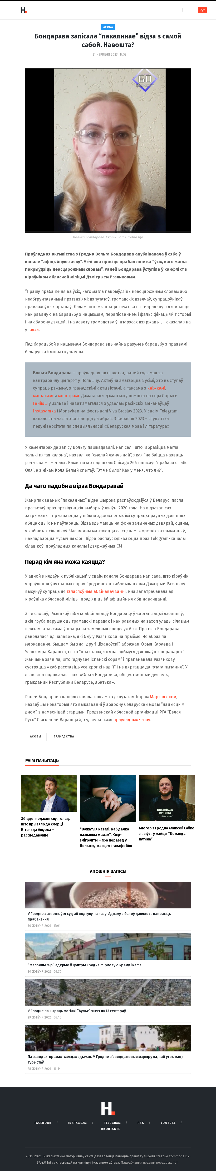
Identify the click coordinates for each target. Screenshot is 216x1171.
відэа (33, 329)
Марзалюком (163, 696)
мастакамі (43, 395)
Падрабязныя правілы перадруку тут (150, 1162)
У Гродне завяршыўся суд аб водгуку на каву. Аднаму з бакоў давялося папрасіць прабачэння (99, 917)
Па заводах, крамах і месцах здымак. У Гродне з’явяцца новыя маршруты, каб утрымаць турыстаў (106, 1060)
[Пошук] (187, 10)
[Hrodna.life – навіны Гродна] (23, 10)
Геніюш (40, 403)
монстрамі (68, 395)
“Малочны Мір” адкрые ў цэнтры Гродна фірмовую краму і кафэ (84, 965)
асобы (36, 736)
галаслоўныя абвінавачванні (96, 591)
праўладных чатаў (131, 719)
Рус (202, 10)
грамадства (64, 736)
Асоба (108, 27)
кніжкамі (156, 388)
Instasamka (45, 411)
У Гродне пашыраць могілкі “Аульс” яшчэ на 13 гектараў (77, 1011)
